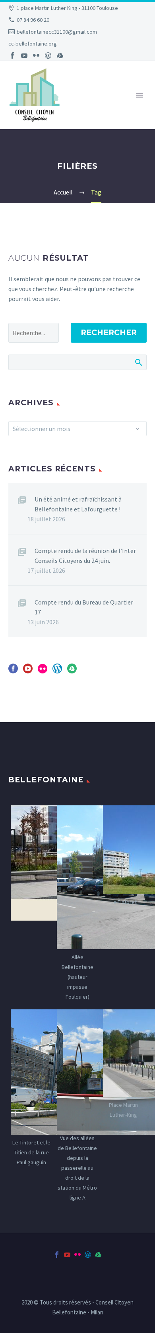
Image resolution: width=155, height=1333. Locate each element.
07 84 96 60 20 (33, 19)
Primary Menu (139, 95)
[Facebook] (12, 55)
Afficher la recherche (138, 362)
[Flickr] (36, 55)
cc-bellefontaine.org (32, 43)
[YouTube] (24, 55)
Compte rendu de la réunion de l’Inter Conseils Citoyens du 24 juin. (85, 555)
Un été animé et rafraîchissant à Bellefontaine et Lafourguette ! (78, 504)
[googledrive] (72, 671)
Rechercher (109, 332)
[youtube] (28, 671)
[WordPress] (48, 55)
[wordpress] (57, 671)
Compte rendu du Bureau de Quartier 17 (84, 607)
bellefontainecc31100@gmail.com (57, 31)
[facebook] (13, 671)
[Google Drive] (60, 55)
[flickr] (42, 671)
